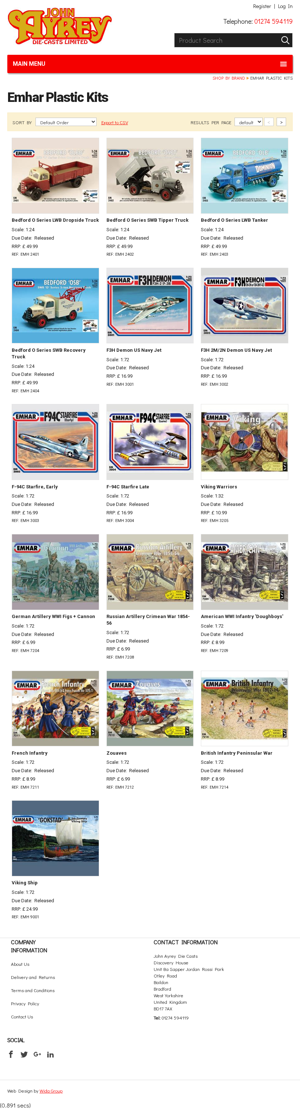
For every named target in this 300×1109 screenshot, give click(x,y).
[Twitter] (24, 1054)
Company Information (29, 946)
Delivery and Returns (33, 977)
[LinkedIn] (50, 1054)
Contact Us (22, 1016)
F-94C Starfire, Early (35, 486)
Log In (285, 6)
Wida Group (51, 1090)
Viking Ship (25, 882)
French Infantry (30, 753)
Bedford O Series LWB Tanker (234, 220)
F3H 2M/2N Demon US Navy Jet (236, 350)
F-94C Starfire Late (127, 486)
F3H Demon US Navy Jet (133, 350)
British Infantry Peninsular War (237, 753)
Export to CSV (114, 122)
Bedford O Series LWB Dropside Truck (55, 220)
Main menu (29, 63)
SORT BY (22, 122)
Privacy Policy (25, 1003)
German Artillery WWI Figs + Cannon (53, 616)
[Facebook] (11, 1054)
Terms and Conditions (33, 990)
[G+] (37, 1054)
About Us (20, 964)
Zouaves (116, 753)
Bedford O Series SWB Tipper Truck (147, 220)
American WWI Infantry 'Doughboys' (242, 616)
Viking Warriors (219, 486)
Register (262, 6)
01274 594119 (273, 21)
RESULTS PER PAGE (211, 122)
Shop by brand (229, 78)
